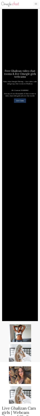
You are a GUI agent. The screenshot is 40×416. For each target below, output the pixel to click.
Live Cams (20, 101)
